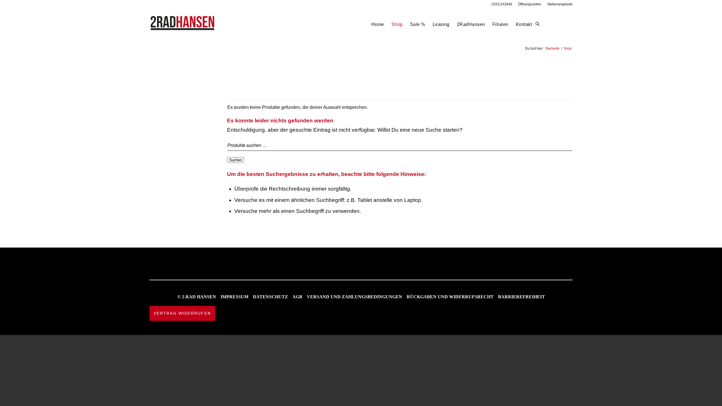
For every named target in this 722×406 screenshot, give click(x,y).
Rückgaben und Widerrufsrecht (450, 296)
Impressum (234, 296)
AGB (297, 296)
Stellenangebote (560, 4)
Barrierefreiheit (521, 296)
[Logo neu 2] (183, 24)
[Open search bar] (538, 24)
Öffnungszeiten (529, 4)
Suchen (235, 160)
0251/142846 (502, 4)
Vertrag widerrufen (182, 313)
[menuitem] (502, 4)
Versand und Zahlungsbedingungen (354, 296)
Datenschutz (270, 296)
